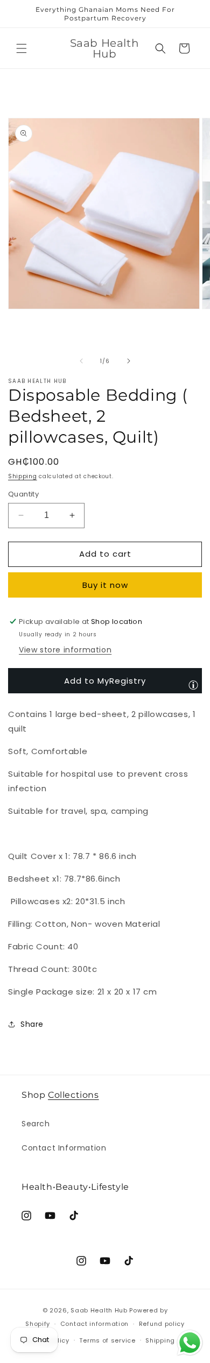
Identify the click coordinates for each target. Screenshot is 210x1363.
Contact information (94, 1323)
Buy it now (105, 585)
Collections (73, 1095)
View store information (65, 649)
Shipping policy (171, 1340)
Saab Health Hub (99, 1310)
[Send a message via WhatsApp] (190, 1343)
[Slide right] (129, 361)
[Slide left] (81, 361)
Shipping (22, 476)
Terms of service (107, 1340)
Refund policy (162, 1323)
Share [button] (32, 1024)
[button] (21, 48)
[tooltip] (193, 685)
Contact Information (64, 1147)
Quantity (23, 494)
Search (36, 1123)
